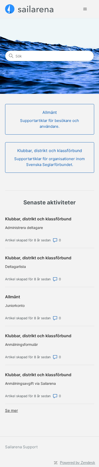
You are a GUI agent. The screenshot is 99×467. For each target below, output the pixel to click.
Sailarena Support (21, 446)
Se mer (11, 410)
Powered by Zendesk (77, 462)
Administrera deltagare (24, 227)
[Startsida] (29, 9)
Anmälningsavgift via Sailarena (30, 383)
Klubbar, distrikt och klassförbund (38, 218)
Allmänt (12, 296)
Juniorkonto (15, 305)
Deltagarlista (15, 266)
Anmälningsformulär (21, 344)
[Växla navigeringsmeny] (85, 9)
